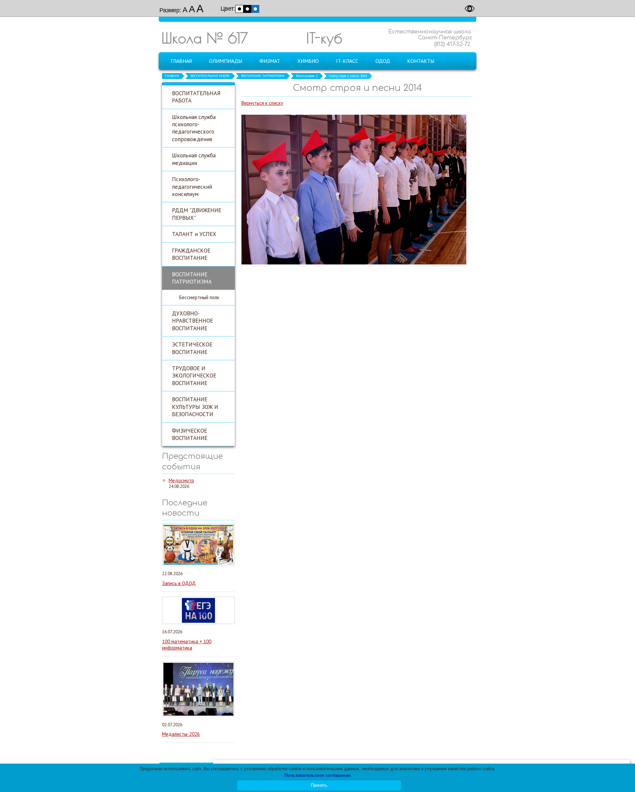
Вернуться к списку (262, 103)
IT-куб (324, 37)
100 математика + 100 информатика (186, 644)
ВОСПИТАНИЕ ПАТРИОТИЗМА (262, 76)
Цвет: (228, 8)
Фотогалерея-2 (307, 76)
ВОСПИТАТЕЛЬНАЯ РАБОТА (210, 76)
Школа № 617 (204, 37)
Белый (239, 9)
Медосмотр (181, 480)
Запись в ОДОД (179, 583)
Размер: (170, 10)
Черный (247, 9)
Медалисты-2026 (181, 734)
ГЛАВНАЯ (172, 76)
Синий (255, 9)
